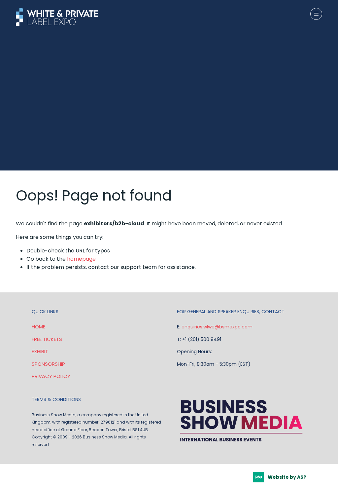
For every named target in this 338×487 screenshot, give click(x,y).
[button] (316, 14)
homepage (81, 259)
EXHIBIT (40, 351)
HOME (38, 326)
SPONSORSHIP (48, 363)
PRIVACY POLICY (51, 376)
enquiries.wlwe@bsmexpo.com (217, 326)
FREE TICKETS (47, 339)
